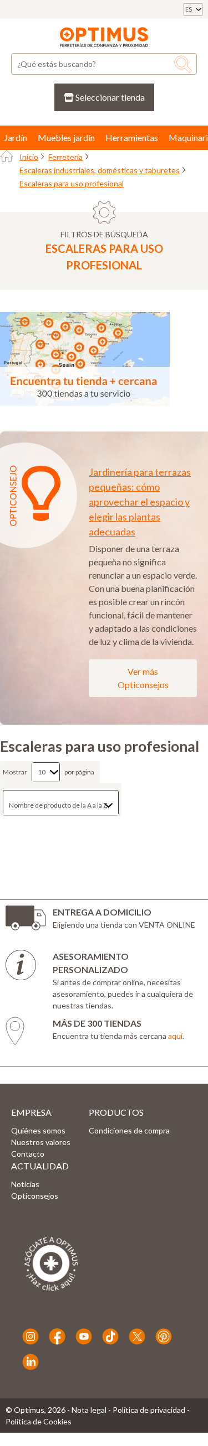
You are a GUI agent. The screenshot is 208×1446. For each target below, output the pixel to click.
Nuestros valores (40, 1142)
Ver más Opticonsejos (143, 678)
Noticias (25, 1184)
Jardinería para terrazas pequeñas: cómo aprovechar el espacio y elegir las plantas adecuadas (140, 502)
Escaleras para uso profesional (71, 183)
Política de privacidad (149, 1409)
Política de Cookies (39, 1421)
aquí (175, 1036)
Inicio (28, 157)
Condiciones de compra (129, 1130)
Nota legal (89, 1409)
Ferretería (65, 157)
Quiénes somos (38, 1130)
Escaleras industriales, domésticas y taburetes (99, 170)
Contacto (27, 1153)
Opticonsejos (34, 1195)
